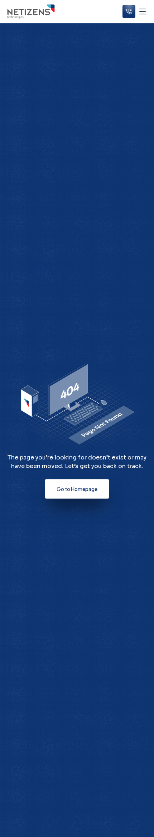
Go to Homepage (77, 489)
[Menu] (142, 11)
